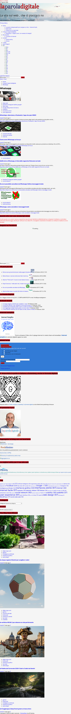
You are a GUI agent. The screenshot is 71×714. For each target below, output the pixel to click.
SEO (64, 490)
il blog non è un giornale (12, 30)
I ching (4, 42)
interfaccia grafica (25, 488)
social (13, 492)
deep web (5, 103)
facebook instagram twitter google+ (12, 104)
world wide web (17, 497)
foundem (27, 485)
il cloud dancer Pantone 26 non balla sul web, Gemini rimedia (19, 309)
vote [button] (2, 356)
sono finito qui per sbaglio (11, 351)
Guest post (8, 28)
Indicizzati (5, 615)
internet (5, 136)
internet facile (8, 490)
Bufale (49, 483)
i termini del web (7, 133)
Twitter (43, 492)
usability (51, 493)
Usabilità (5, 619)
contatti (5, 38)
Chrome (53, 483)
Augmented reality (36, 483)
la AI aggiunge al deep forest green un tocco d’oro (16, 308)
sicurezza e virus (7, 111)
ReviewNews (23, 713)
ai (15, 484)
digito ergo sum (7, 551)
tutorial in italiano (36, 492)
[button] (3, 23)
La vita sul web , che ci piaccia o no (22, 15)
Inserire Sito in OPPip (5, 453)
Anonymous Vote (5, 345)
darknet (67, 483)
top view (5, 618)
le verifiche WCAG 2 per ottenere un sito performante (17, 305)
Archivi (2, 509)
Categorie (2, 503)
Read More (22, 121)
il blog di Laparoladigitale (9, 32)
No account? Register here (8, 366)
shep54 (2, 118)
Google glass (51, 485)
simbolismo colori (5, 492)
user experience (7, 112)
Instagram (64, 485)
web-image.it (6, 44)
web (41, 495)
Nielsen (43, 490)
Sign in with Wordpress (6, 346)
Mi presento (6, 35)
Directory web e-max (14, 455)
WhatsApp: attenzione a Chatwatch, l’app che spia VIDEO (18, 115)
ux (31, 495)
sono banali (7, 352)
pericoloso (50, 490)
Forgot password (5, 368)
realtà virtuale (57, 490)
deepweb (3, 485)
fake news (5, 106)
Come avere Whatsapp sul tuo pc (10, 139)
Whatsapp (61, 495)
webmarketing (6, 204)
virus (35, 495)
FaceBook (11, 486)
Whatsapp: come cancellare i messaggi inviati (14, 207)
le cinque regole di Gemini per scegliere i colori (15, 304)
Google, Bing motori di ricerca (11, 107)
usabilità (62, 492)
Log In (2, 363)
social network (6, 158)
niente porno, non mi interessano (13, 354)
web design (50, 495)
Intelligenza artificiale (7, 488)
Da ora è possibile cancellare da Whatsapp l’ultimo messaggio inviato (21, 184)
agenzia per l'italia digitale (6, 483)
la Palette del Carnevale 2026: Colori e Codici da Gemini (18, 306)
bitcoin (44, 483)
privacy (7, 41)
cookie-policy (9, 39)
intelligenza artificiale (8, 554)
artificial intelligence (24, 483)
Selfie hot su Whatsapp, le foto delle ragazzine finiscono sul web (20, 161)
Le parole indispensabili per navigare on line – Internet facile (21, 27)
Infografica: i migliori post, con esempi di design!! (18, 33)
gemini (4, 552)
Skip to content (4, 1)
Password (3, 361)
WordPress (5, 497)
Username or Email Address (8, 359)
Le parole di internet (11, 36)
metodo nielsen (33, 490)
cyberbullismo (59, 483)
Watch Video (3, 79)
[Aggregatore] (5, 458)
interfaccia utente (7, 135)
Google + (42, 486)
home (4, 25)
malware (5, 109)
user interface (25, 495)
